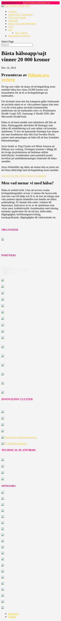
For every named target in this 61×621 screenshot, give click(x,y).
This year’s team (17, 17)
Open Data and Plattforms (22, 23)
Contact (12, 11)
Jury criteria (21, 32)
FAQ (11, 26)
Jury (10, 29)
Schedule (13, 20)
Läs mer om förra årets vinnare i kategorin (23, 175)
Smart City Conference (20, 14)
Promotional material (19, 35)
